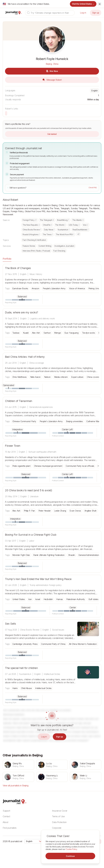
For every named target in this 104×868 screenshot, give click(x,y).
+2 (78, 234)
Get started (52, 134)
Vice (85, 225)
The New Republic (31, 225)
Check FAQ (93, 188)
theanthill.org (63, 220)
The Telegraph (47, 220)
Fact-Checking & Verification (34, 240)
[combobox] (50, 13)
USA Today (74, 225)
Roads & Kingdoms (31, 234)
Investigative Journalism (64, 246)
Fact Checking (59, 251)
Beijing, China (52, 64)
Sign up (95, 12)
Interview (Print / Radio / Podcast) (36, 251)
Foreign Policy (30, 220)
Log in (83, 12)
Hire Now (54, 71)
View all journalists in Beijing (15, 785)
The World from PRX (65, 234)
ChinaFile (47, 225)
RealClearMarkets (80, 229)
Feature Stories (29, 246)
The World (60, 225)
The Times (48, 234)
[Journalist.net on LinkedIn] (100, 841)
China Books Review (32, 229)
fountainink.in (63, 229)
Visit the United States (83, 4)
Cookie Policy (71, 849)
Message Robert (54, 79)
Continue (70, 856)
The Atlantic (78, 220)
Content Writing (44, 246)
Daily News (49, 229)
